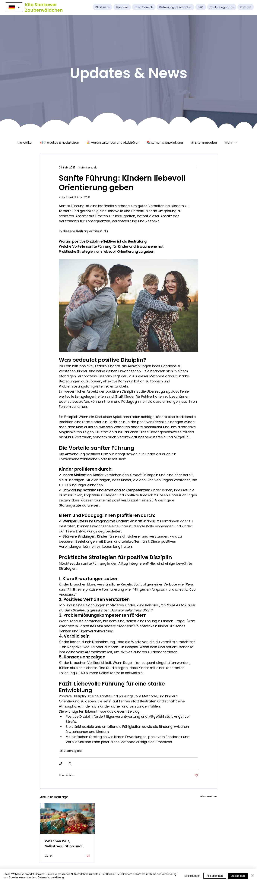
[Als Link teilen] (60, 763)
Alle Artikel (24, 142)
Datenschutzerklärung (51, 877)
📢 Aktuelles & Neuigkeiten (59, 142)
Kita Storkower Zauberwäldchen (44, 7)
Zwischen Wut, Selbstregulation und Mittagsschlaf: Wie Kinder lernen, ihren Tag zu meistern (67, 844)
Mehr (229, 142)
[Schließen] (252, 875)
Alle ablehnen (215, 875)
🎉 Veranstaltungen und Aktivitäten (113, 142)
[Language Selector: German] (14, 7)
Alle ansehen (208, 796)
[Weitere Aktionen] (196, 167)
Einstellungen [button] (192, 875)
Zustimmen (238, 875)
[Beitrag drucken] (70, 763)
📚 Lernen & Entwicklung (165, 142)
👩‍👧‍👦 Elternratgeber (203, 142)
